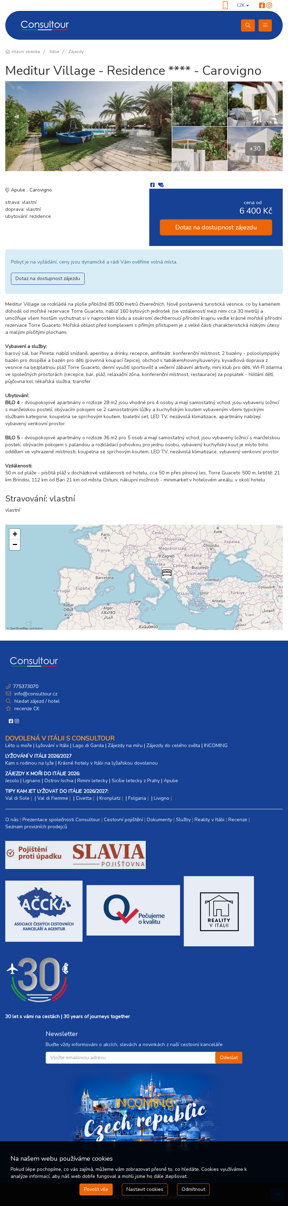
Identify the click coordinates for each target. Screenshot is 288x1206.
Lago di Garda (88, 745)
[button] (166, 575)
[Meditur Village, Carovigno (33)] (199, 103)
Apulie (19, 190)
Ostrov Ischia (58, 780)
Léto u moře (18, 745)
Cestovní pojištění (123, 819)
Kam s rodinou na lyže (29, 763)
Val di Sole (17, 798)
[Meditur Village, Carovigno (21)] (88, 126)
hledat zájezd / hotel (37, 701)
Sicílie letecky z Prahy (136, 780)
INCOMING (216, 745)
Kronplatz (109, 798)
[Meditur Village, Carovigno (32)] (199, 148)
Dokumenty (159, 819)
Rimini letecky (92, 780)
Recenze (237, 819)
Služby (183, 819)
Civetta (84, 798)
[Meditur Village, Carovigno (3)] (255, 103)
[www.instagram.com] (269, 5)
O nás (12, 819)
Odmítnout (193, 1189)
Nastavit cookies (144, 1189)
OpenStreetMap (19, 628)
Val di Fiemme (52, 798)
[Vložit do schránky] (161, 185)
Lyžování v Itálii (52, 745)
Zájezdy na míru (125, 745)
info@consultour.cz (35, 693)
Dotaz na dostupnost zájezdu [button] (216, 227)
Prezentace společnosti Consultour (61, 819)
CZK (241, 5)
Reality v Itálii (209, 819)
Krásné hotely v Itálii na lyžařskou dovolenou (108, 763)
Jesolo (12, 780)
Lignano (31, 780)
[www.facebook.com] (262, 5)
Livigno (161, 798)
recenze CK (26, 708)
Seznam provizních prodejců (36, 826)
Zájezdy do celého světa (173, 745)
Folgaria (137, 798)
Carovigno (41, 190)
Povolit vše (96, 1189)
